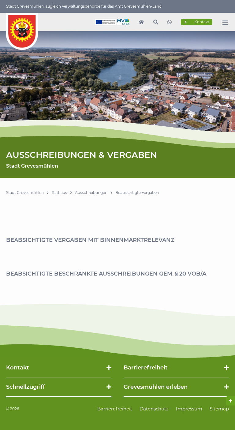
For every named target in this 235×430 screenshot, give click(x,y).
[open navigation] (225, 23)
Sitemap (219, 409)
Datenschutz (154, 409)
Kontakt (201, 22)
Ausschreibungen (91, 192)
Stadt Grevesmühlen (25, 192)
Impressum (189, 409)
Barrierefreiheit (114, 409)
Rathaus (59, 192)
